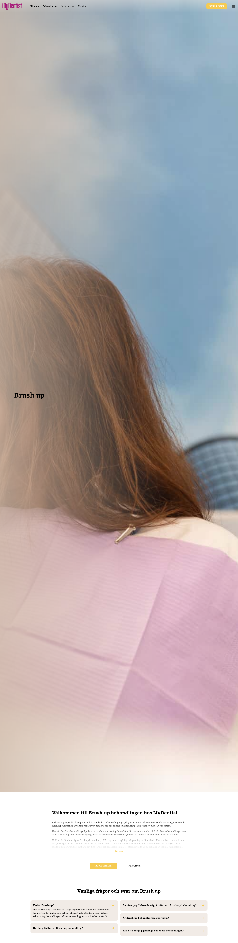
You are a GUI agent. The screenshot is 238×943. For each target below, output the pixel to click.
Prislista (135, 866)
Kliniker (34, 6)
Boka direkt (216, 6)
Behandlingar (50, 6)
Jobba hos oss (67, 6)
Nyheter (82, 6)
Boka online (103, 866)
